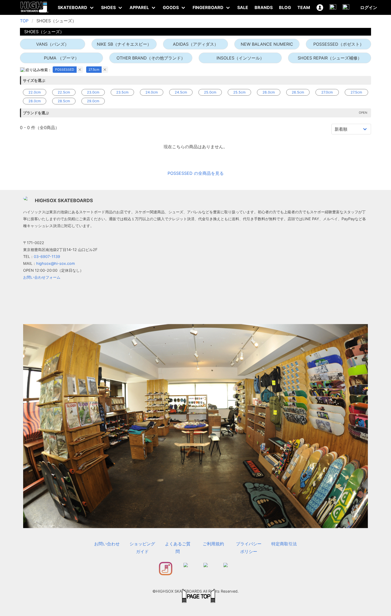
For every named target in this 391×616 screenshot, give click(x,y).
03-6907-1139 (47, 256)
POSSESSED (64, 69)
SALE (242, 7)
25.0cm (210, 92)
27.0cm (327, 92)
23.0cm (93, 92)
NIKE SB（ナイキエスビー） (124, 44)
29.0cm (93, 101)
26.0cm (269, 92)
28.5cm (64, 101)
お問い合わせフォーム (41, 277)
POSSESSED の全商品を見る (196, 173)
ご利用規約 (213, 543)
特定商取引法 (284, 543)
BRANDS (264, 7)
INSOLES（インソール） (240, 58)
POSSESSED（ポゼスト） (338, 44)
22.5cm (64, 92)
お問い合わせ (107, 543)
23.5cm (122, 92)
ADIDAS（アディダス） (195, 44)
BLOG (285, 7)
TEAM (303, 7)
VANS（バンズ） (52, 44)
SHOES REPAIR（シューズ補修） (330, 58)
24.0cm (151, 92)
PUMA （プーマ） (61, 58)
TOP (24, 20)
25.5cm (239, 92)
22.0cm (34, 92)
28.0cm (34, 101)
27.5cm (94, 69)
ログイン (368, 7)
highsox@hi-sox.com (55, 263)
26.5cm (298, 92)
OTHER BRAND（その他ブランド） (151, 58)
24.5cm (181, 92)
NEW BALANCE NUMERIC (267, 44)
